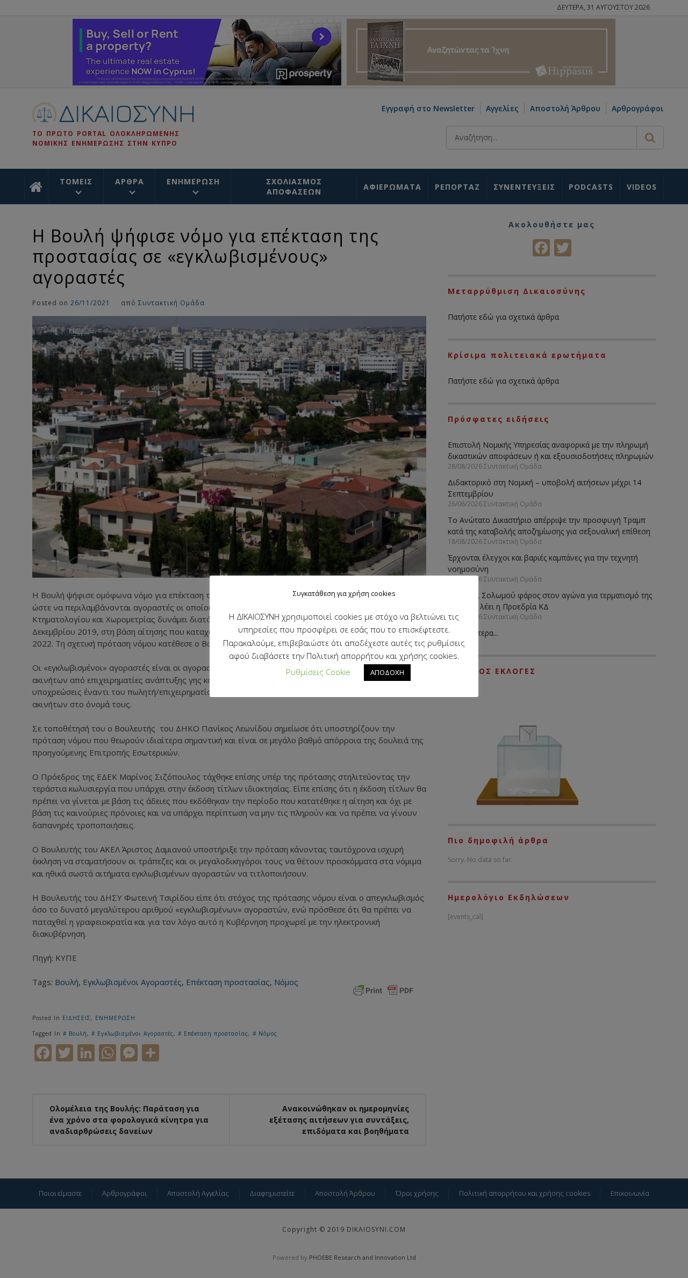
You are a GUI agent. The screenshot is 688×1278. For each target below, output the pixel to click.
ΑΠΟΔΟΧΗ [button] (387, 672)
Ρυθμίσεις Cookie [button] (318, 671)
